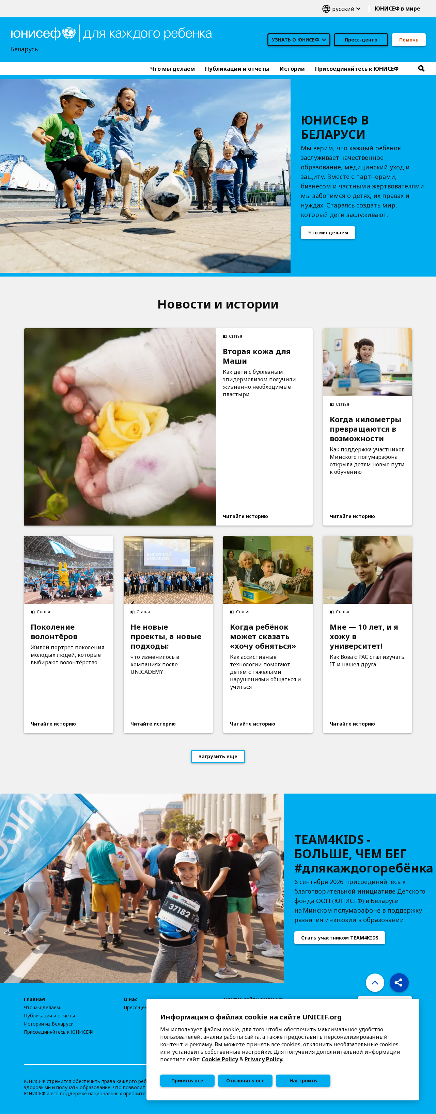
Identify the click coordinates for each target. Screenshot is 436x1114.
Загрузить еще (218, 756)
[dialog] (282, 1049)
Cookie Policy (220, 1059)
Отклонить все (245, 1080)
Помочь (409, 39)
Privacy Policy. (264, 1059)
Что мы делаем (328, 232)
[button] (399, 982)
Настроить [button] (303, 1080)
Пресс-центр (361, 39)
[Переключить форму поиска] (421, 68)
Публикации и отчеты (49, 1016)
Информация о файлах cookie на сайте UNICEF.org (251, 1016)
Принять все (187, 1080)
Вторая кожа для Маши (257, 355)
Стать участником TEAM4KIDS (339, 937)
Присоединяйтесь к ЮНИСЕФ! (58, 1032)
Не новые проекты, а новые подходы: (165, 636)
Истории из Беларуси (49, 1024)
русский (341, 9)
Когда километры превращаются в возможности (365, 428)
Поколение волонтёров (54, 631)
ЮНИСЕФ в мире (397, 8)
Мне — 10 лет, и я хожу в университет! (364, 636)
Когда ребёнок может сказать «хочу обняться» (263, 636)
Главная (34, 999)
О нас (131, 999)
